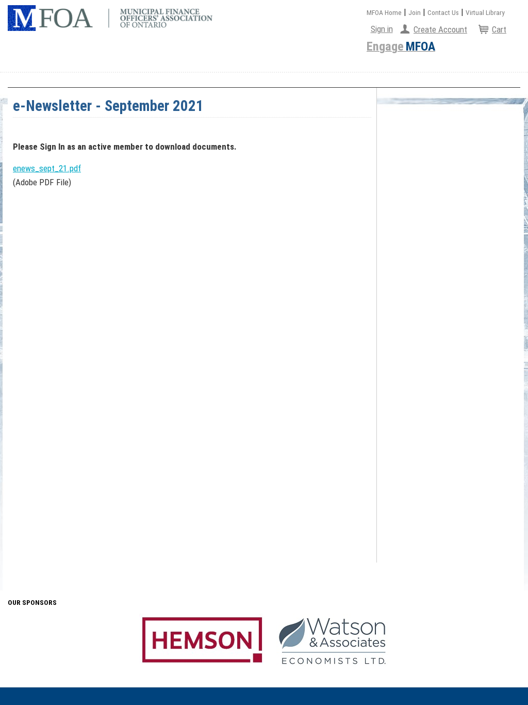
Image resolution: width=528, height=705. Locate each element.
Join (414, 12)
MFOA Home (384, 12)
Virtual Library (485, 12)
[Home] (110, 18)
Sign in (382, 29)
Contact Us (443, 12)
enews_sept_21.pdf (47, 168)
